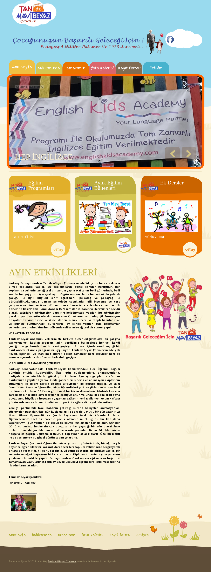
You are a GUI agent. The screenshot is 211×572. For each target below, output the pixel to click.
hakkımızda (49, 67)
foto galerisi (102, 67)
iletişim (156, 67)
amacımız (75, 67)
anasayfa (17, 534)
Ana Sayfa (22, 66)
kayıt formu (120, 534)
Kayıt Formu (129, 67)
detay (58, 249)
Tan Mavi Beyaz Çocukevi (62, 561)
